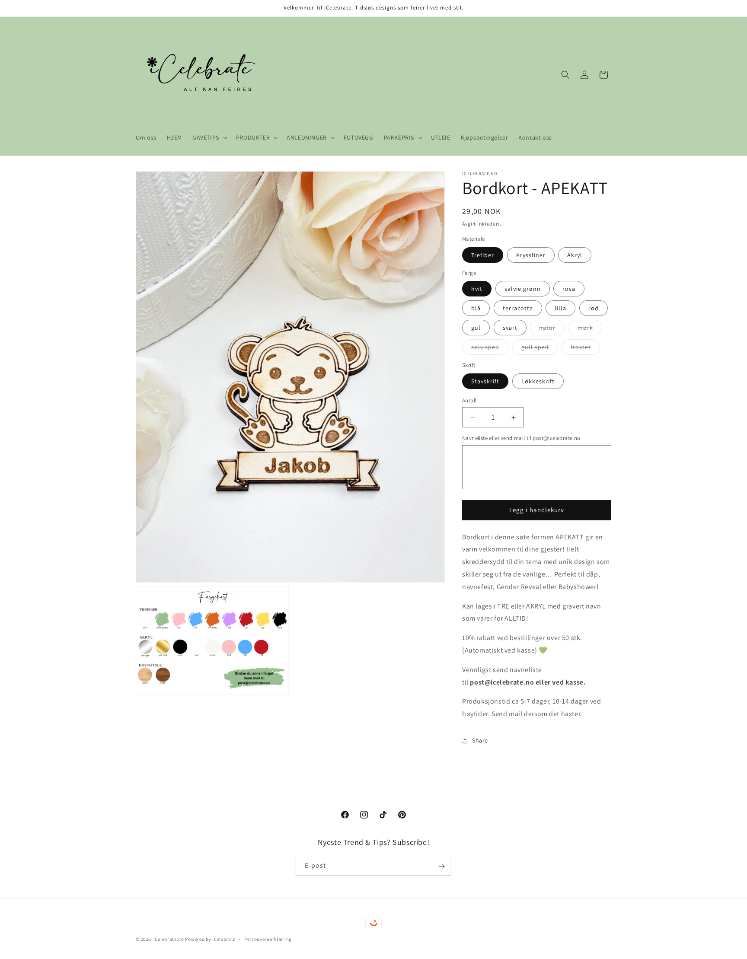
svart (510, 327)
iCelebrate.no (168, 939)
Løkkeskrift (538, 381)
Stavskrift (485, 381)
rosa (568, 289)
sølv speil (489, 349)
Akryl (574, 255)
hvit (476, 289)
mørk (590, 329)
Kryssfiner (531, 255)
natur (552, 329)
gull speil (539, 349)
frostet (585, 349)
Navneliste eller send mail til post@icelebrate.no (521, 438)
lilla (560, 308)
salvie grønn (522, 289)
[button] (209, 137)
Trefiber (482, 255)
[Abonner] (441, 866)
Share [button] (480, 740)
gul (476, 327)
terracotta (518, 308)
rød (593, 308)
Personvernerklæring (268, 939)
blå (476, 308)
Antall (469, 400)
